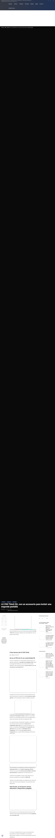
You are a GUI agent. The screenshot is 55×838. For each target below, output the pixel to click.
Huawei (31, 629)
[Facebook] (48, 1)
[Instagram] (50, 1)
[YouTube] (51, 1)
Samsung (23, 629)
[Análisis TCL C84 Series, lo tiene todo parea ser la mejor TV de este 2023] (42, 656)
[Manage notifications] (2, 836)
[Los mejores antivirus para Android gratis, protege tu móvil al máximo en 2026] (42, 638)
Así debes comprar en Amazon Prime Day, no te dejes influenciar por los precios (4, 640)
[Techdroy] (4, 6)
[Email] (6, 610)
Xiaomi (27, 629)
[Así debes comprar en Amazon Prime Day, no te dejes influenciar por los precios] (4, 634)
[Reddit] (4, 610)
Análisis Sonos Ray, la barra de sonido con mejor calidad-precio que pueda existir (49, 674)
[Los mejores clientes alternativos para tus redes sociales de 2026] (42, 645)
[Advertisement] (27, 18)
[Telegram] (52, 1)
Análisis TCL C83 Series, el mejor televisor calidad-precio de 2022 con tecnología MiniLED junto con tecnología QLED (50, 664)
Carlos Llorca (3, 609)
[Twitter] (49, 1)
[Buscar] (53, 6)
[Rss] (53, 1)
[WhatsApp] (3, 610)
